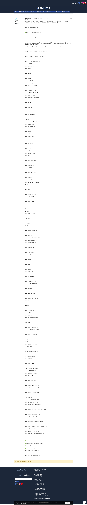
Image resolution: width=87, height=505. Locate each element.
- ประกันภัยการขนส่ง (38, 474)
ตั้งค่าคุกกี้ (62, 502)
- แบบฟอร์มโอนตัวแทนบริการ (39, 485)
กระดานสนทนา (17, 14)
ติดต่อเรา (68, 11)
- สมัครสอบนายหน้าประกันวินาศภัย (40, 490)
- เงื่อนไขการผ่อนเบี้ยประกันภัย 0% (40, 493)
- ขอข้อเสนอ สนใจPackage (39, 484)
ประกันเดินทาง (32, 11)
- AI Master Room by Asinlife (39, 494)
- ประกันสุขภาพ (37, 471)
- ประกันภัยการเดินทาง (38, 478)
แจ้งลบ (71, 18)
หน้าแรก (16, 11)
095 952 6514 (76, 2)
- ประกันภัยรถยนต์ (37, 473)
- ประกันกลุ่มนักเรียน (38, 475)
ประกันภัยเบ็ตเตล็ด (40, 11)
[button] (72, 11)
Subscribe (16, 481)
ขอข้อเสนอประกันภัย (48, 11)
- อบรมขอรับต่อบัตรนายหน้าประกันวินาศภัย (42, 498)
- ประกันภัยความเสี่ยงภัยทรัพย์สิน (40, 488)
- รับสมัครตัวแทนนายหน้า (39, 479)
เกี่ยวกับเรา (63, 11)
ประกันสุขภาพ (21, 11)
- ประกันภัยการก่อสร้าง (38, 476)
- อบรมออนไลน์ (37, 470)
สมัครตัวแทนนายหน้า (57, 11)
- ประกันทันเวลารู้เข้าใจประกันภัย (40, 489)
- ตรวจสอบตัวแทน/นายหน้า (39, 483)
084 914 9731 (28, 475)
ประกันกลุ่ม (27, 11)
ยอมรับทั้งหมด (67, 502)
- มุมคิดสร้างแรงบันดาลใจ (39, 480)
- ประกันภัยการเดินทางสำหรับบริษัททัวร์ (41, 495)
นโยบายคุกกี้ (24, 503)
